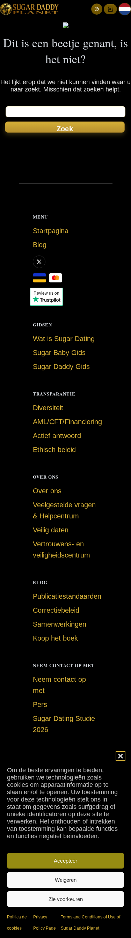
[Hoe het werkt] (96, 9)
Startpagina (50, 231)
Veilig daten (50, 530)
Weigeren (66, 880)
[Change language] (124, 9)
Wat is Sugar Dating (64, 338)
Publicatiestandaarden (67, 596)
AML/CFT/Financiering (67, 422)
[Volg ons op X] (39, 262)
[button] (120, 756)
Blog (39, 245)
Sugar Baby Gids (59, 352)
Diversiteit (48, 408)
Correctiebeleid (56, 610)
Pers (40, 704)
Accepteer (65, 861)
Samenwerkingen (59, 624)
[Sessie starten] (110, 9)
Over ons (47, 491)
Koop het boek (55, 638)
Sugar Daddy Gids (61, 366)
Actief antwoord (57, 436)
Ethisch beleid (54, 449)
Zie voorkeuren (66, 899)
